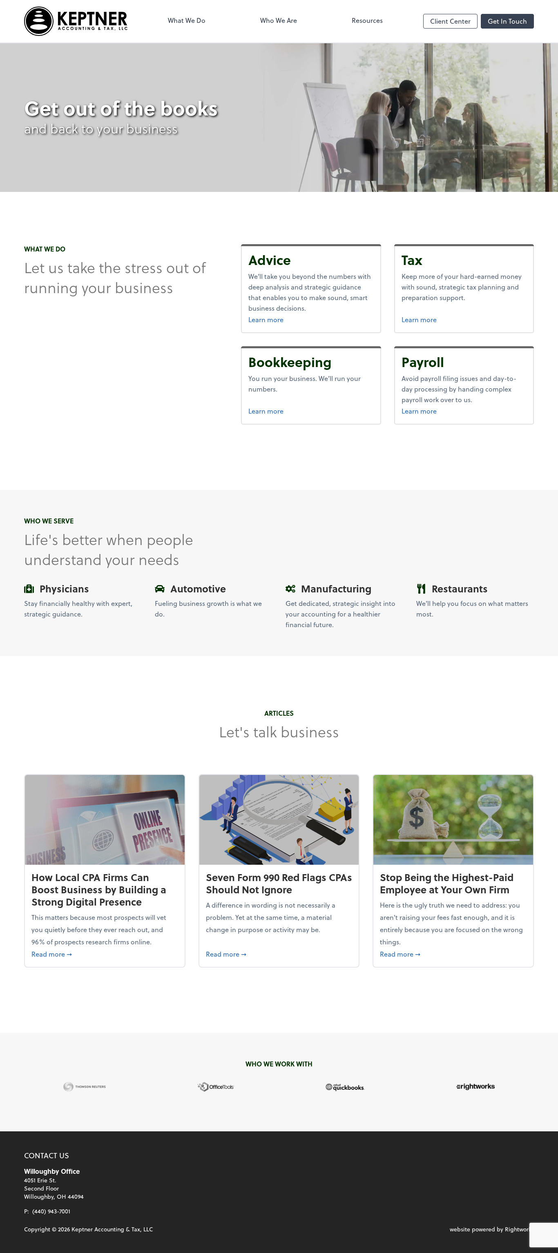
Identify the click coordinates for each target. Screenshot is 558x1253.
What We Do (186, 20)
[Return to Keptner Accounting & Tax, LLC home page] (75, 21)
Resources (367, 20)
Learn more (286, 319)
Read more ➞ (104, 954)
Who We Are (278, 20)
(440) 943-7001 (51, 1211)
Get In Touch (507, 21)
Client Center (450, 21)
